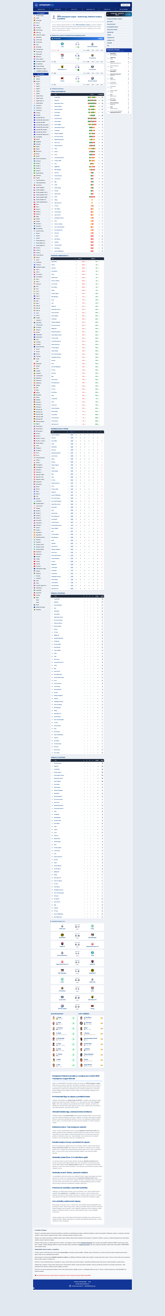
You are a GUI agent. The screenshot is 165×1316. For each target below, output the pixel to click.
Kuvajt (37, 358)
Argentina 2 (39, 108)
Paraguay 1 (38, 448)
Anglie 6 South (39, 98)
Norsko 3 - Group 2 (40, 440)
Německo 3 (38, 407)
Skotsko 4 (38, 518)
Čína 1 (37, 204)
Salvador (38, 498)
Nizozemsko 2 (39, 428)
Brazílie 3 (38, 168)
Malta (37, 390)
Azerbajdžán (39, 136)
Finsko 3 (38, 238)
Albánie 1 (38, 76)
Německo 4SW (39, 416)
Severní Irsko (39, 506)
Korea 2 (38, 351)
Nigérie (38, 424)
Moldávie (38, 399)
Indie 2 (37, 281)
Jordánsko (38, 327)
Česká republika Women (41, 202)
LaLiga (37, 18)
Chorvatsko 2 (39, 276)
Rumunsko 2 (39, 484)
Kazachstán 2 (39, 337)
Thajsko (38, 559)
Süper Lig (38, 32)
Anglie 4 (38, 91)
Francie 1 (38, 247)
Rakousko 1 (38, 469)
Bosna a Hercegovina (41, 158)
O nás (89, 1281)
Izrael (37, 313)
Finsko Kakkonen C (40, 245)
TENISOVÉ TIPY (110, 37)
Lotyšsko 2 (38, 373)
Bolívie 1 (38, 156)
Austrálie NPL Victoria (41, 132)
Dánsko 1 (38, 209)
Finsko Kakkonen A (40, 240)
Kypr (37, 361)
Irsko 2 (37, 293)
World (37, 600)
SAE (37, 496)
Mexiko (38, 397)
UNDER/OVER (110, 32)
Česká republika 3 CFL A (41, 192)
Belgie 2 (38, 149)
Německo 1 (38, 402)
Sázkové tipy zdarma (84, 1244)
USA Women (39, 588)
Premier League (40, 15)
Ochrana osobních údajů (80, 1281)
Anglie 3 (38, 88)
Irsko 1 (37, 291)
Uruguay (38, 575)
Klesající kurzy (111, 24)
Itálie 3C (38, 310)
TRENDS (109, 35)
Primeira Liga (39, 30)
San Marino (38, 501)
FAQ (108, 45)
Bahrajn (38, 139)
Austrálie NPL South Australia (42, 127)
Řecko (37, 491)
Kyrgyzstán (38, 363)
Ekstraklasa (38, 37)
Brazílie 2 (38, 165)
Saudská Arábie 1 (40, 503)
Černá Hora (39, 185)
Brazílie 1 (38, 163)
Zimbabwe (38, 609)
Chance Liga (39, 39)
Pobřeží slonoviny (40, 457)
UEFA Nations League (41, 68)
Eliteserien (38, 56)
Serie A (38, 22)
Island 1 (38, 296)
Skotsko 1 (38, 510)
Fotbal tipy (58, 9)
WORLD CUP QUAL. (40, 607)
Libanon (38, 366)
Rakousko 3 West (40, 479)
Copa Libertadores (40, 180)
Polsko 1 (38, 460)
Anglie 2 (38, 86)
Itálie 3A (38, 305)
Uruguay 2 (38, 578)
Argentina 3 (39, 110)
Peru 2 (37, 455)
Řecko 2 (38, 493)
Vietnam (38, 595)
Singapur (38, 508)
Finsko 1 (38, 233)
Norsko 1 (38, 433)
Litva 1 (37, 368)
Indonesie (38, 284)
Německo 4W (39, 419)
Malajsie (38, 385)
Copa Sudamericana (40, 182)
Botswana (38, 161)
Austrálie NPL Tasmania (41, 129)
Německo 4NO (39, 414)
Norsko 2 (38, 436)
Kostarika (38, 356)
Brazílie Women (39, 173)
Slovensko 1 (39, 520)
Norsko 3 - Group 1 (40, 438)
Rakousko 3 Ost (39, 477)
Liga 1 (37, 44)
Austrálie (38, 115)
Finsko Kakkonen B (40, 243)
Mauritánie (38, 395)
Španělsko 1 (39, 532)
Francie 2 (38, 250)
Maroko (38, 392)
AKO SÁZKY (110, 21)
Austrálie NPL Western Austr (42, 134)
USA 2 (37, 583)
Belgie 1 (38, 146)
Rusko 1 (38, 486)
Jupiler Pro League (40, 34)
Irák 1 (37, 286)
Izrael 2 (38, 315)
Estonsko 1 (38, 223)
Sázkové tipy (41, 9)
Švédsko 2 (38, 542)
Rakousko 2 (39, 472)
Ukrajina (38, 571)
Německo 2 (38, 404)
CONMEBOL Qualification (42, 71)
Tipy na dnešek (124, 9)
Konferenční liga (40, 66)
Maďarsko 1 (39, 378)
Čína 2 (37, 206)
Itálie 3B (38, 308)
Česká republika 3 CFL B (41, 194)
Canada (38, 177)
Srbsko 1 (38, 527)
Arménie (38, 112)
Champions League (40, 61)
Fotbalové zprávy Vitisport (114, 19)
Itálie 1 (37, 300)
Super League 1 (39, 59)
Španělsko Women (40, 537)
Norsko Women (39, 443)
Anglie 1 (38, 83)
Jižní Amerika (39, 325)
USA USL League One (41, 585)
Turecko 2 (38, 566)
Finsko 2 (38, 235)
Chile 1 (37, 269)
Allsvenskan (39, 54)
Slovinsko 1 (38, 525)
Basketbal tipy (91, 9)
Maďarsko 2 (39, 380)
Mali (37, 387)
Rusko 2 (38, 489)
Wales (37, 597)
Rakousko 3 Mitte (40, 474)
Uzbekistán (38, 590)
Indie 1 (37, 279)
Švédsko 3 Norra (40, 544)
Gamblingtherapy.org (89, 1286)
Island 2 (38, 298)
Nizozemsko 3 (39, 431)
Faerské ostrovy (40, 231)
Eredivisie (38, 27)
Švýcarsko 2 (39, 554)
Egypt (37, 216)
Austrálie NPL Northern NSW (42, 120)
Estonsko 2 (38, 226)
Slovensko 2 (39, 522)
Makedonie (38, 383)
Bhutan (37, 153)
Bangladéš (38, 141)
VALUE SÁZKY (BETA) (112, 29)
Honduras (38, 264)
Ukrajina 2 (38, 573)
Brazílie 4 (38, 170)
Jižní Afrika (38, 322)
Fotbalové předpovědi (86, 1242)
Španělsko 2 (39, 534)
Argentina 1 (39, 105)
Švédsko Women (40, 549)
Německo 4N (39, 411)
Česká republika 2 (40, 190)
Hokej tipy (74, 9)
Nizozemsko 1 (39, 426)
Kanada (38, 332)
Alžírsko (38, 79)
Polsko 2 (38, 462)
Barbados (38, 144)
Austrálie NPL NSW (40, 122)
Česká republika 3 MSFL (41, 197)
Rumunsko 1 (39, 481)
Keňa (37, 339)
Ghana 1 (38, 257)
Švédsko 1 (38, 539)
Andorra (38, 81)
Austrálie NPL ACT (40, 117)
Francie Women (39, 255)
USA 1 (37, 580)
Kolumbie (38, 342)
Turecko (38, 563)
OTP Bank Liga (39, 49)
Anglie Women (39, 103)
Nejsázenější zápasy (112, 27)
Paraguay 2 (38, 450)
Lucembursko (39, 375)
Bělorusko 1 (39, 151)
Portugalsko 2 (39, 467)
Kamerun (38, 329)
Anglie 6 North (39, 95)
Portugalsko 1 (39, 465)
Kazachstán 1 (39, 334)
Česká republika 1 (40, 187)
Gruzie (37, 259)
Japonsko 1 (38, 320)
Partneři (109, 43)
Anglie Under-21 (40, 100)
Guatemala (38, 262)
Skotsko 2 (38, 513)
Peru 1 (37, 452)
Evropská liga (39, 63)
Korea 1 (38, 349)
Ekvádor (38, 218)
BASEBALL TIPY (110, 40)
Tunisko (38, 561)
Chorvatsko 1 (39, 274)
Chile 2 (37, 272)
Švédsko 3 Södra (40, 547)
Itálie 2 (37, 303)
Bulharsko (38, 175)
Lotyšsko (38, 370)
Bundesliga (38, 20)
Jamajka (38, 317)
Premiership (39, 42)
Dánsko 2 (38, 211)
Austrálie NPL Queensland (42, 124)
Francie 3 (38, 252)
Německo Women (40, 421)
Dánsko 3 (38, 214)
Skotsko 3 (38, 515)
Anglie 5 (38, 93)
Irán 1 (37, 288)
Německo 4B (39, 409)
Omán (37, 445)
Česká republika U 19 (41, 199)
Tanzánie (38, 556)
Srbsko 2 (38, 530)
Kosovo (38, 354)
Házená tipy (107, 9)
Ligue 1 (37, 25)
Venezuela (38, 592)
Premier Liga (39, 51)
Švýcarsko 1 (39, 551)
